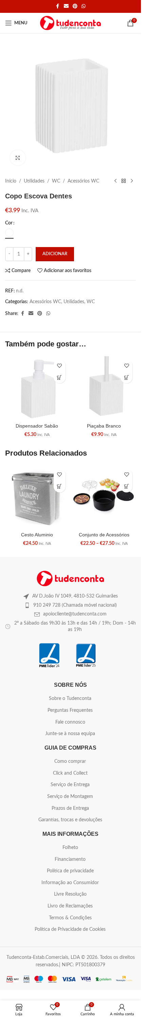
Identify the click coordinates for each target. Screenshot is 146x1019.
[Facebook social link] (58, 6)
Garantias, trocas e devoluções (70, 820)
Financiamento (70, 859)
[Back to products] (124, 181)
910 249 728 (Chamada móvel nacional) (75, 605)
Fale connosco (70, 722)
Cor (9, 223)
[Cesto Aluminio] (37, 497)
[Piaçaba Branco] (104, 388)
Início (10, 181)
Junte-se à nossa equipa (70, 733)
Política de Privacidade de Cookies (70, 929)
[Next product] (132, 181)
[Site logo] (70, 23)
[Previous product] (115, 181)
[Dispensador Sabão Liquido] (37, 388)
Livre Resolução (70, 894)
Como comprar (70, 761)
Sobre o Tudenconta (70, 698)
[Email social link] (66, 6)
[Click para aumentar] (17, 157)
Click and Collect (70, 773)
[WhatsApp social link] (83, 6)
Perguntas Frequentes (70, 710)
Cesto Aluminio (37, 534)
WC (56, 181)
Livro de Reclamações (70, 906)
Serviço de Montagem (70, 796)
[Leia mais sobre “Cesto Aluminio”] (60, 486)
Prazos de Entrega (70, 808)
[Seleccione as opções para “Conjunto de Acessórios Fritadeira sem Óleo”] (126, 486)
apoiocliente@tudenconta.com (75, 614)
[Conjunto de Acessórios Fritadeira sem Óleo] (104, 497)
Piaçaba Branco (104, 426)
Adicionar (54, 254)
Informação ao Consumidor (70, 882)
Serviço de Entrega (70, 784)
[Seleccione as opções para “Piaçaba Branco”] (126, 377)
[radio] (9, 232)
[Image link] (71, 578)
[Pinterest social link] (75, 6)
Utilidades (34, 181)
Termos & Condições (70, 918)
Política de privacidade (70, 871)
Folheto (70, 847)
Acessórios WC (83, 181)
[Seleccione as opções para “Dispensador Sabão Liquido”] (60, 377)
